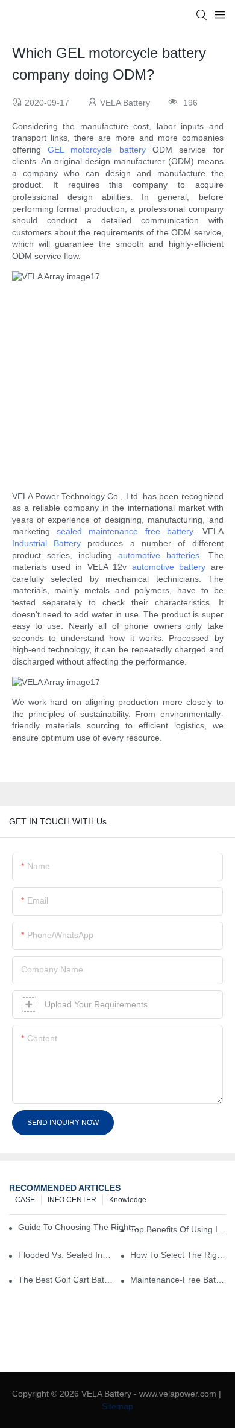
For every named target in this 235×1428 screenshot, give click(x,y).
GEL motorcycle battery (97, 150)
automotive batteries (158, 555)
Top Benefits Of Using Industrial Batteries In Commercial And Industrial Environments (178, 1229)
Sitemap (117, 1406)
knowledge (127, 1200)
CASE (25, 1200)
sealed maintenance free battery (125, 531)
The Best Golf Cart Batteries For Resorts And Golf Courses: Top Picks (66, 1279)
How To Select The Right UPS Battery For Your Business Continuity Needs (178, 1255)
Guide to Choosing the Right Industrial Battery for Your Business (79, 1227)
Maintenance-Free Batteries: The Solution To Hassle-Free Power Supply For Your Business (178, 1279)
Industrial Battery (46, 543)
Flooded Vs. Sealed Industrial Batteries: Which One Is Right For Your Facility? (66, 1255)
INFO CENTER (72, 1200)
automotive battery (168, 567)
